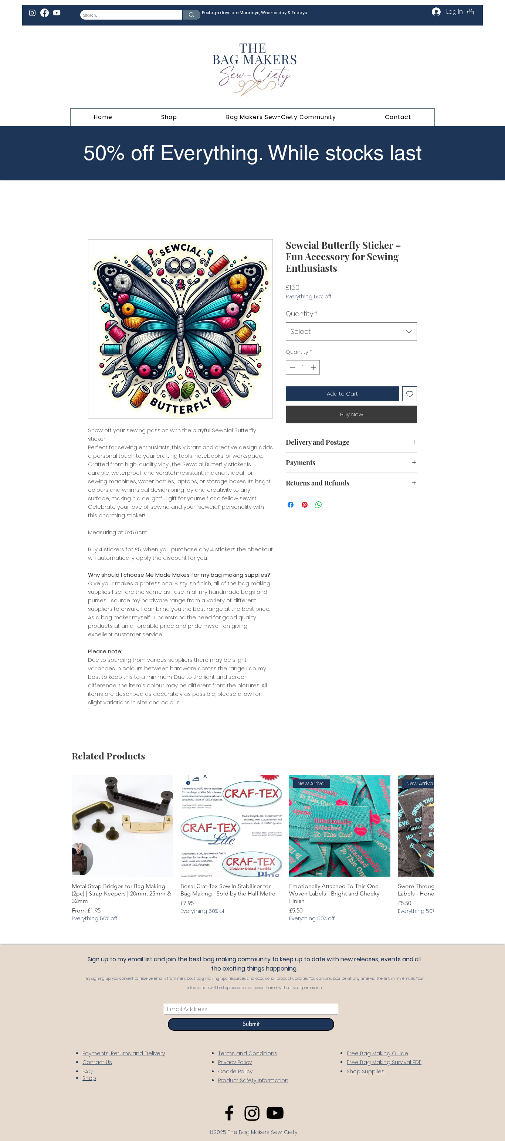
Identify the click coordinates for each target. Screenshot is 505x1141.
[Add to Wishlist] (409, 394)
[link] (474, 11)
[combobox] (351, 331)
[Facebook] (44, 13)
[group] (253, 848)
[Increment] (314, 367)
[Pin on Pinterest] (304, 504)
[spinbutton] (303, 367)
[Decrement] (292, 367)
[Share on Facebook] (290, 504)
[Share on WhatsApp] (318, 504)
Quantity (302, 313)
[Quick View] (122, 826)
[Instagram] (32, 13)
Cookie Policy (235, 1071)
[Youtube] (56, 13)
